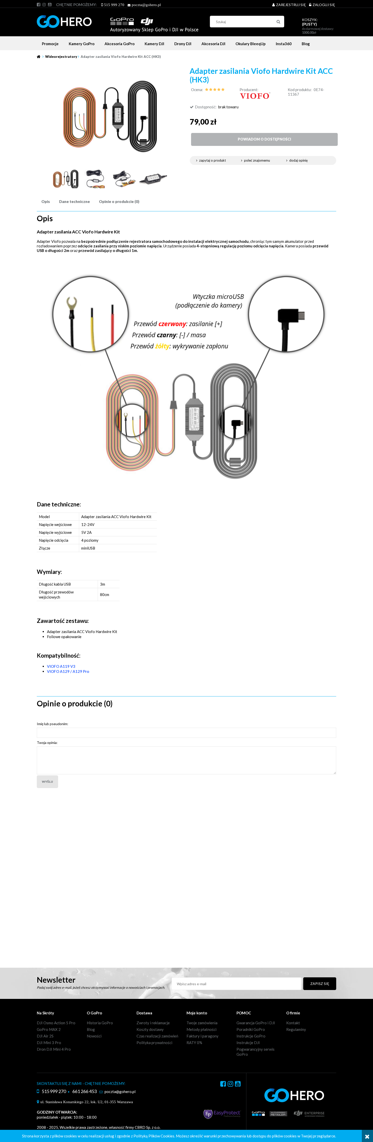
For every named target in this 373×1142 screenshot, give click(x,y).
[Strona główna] (117, 20)
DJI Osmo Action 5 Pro (56, 1022)
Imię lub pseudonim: (52, 724)
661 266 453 (84, 1091)
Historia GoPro (100, 1022)
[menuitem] (50, 43)
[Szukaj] (278, 21)
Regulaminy (296, 1029)
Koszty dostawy (150, 1029)
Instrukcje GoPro (250, 1036)
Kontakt (293, 1022)
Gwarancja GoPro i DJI (255, 1022)
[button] (218, 160)
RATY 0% (194, 1042)
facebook (38, 5)
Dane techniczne (74, 201)
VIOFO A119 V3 (61, 666)
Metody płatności (201, 1029)
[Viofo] (255, 95)
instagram (44, 5)
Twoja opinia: (47, 742)
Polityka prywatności (154, 1042)
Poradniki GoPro (250, 1029)
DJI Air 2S (45, 1036)
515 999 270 (114, 5)
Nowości (94, 1036)
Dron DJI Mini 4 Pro (54, 1049)
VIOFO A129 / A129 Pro (68, 671)
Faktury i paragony (202, 1036)
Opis (45, 201)
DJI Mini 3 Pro (49, 1042)
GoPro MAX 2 (49, 1029)
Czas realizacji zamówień (157, 1036)
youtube (50, 5)
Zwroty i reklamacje (153, 1022)
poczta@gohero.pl (146, 5)
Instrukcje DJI (248, 1042)
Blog (91, 1029)
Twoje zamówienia (202, 1022)
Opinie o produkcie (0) (119, 201)
